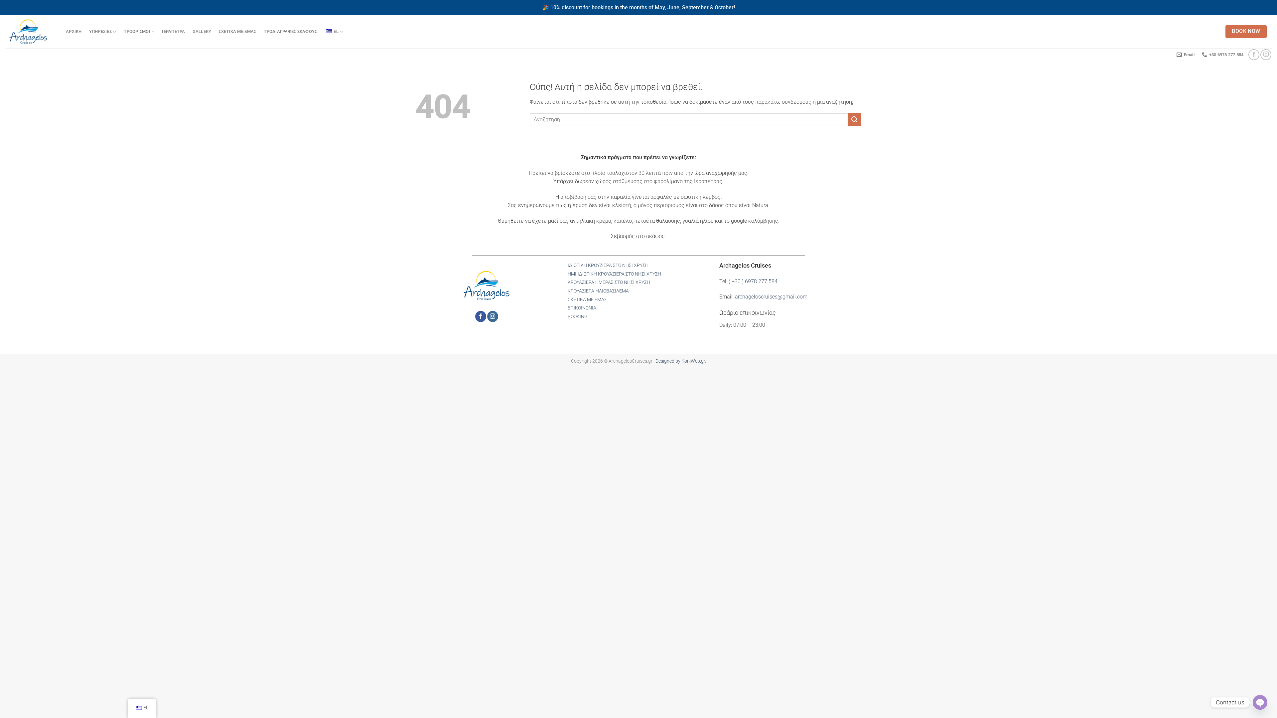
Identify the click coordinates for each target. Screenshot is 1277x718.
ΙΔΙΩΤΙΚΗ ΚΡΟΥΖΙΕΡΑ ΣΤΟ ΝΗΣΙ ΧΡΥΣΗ (608, 265)
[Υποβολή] (854, 119)
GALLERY (202, 31)
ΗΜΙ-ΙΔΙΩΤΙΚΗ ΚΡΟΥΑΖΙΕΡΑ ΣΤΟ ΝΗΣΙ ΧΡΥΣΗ (614, 274)
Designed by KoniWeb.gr (680, 361)
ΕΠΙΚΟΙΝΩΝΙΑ (582, 308)
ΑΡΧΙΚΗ (74, 31)
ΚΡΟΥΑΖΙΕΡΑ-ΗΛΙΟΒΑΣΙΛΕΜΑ (598, 291)
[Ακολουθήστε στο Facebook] (1253, 54)
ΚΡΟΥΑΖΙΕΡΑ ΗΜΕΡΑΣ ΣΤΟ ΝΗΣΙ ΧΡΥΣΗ (609, 282)
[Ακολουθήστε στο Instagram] (1265, 54)
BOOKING (578, 316)
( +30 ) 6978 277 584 (753, 281)
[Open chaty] (1260, 702)
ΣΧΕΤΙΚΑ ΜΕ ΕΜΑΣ (237, 31)
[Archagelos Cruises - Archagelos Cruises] (30, 31)
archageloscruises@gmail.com (771, 297)
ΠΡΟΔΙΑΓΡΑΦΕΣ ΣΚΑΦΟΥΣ (290, 31)
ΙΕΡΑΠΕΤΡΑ (173, 31)
